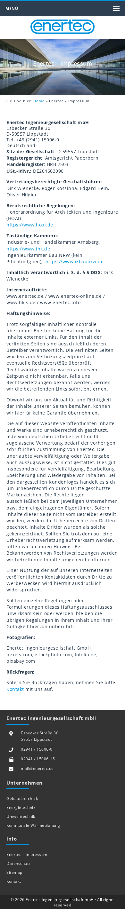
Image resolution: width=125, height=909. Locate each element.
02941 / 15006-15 (38, 759)
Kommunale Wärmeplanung (33, 825)
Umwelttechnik (20, 816)
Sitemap (14, 872)
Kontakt (15, 689)
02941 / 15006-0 (37, 749)
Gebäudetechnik (22, 798)
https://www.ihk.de (28, 249)
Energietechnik (20, 807)
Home (39, 101)
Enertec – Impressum (26, 854)
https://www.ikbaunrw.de (75, 262)
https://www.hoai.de (29, 225)
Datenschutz (18, 863)
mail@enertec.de (37, 768)
